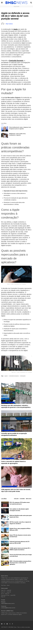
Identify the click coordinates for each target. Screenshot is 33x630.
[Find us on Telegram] (7, 624)
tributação (22, 375)
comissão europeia (14, 375)
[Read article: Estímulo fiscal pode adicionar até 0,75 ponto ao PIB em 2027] (5, 543)
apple (6, 375)
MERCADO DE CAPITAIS (8, 458)
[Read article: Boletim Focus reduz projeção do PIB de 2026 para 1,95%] (5, 530)
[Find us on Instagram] (4, 624)
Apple (15, 29)
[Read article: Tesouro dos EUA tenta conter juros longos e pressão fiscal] (5, 556)
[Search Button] (31, 2)
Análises (16, 498)
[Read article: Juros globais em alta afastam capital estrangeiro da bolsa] (5, 511)
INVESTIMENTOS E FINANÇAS (9, 486)
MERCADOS (28, 498)
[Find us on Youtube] (1, 624)
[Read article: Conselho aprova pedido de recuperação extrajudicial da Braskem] (16, 421)
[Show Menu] (2, 2)
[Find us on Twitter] (10, 624)
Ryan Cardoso (9, 23)
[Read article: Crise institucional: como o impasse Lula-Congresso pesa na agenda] (4, 129)
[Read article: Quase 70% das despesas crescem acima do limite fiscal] (5, 537)
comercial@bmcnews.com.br (8, 607)
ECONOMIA (22, 498)
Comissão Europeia (16, 60)
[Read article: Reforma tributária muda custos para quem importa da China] (5, 517)
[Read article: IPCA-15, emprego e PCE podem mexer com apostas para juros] (5, 504)
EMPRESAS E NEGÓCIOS (8, 402)
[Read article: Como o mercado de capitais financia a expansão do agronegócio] (16, 449)
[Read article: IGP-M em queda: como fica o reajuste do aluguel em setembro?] (5, 524)
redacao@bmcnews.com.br (8, 603)
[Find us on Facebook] (12, 624)
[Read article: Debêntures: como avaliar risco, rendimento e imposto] (4, 135)
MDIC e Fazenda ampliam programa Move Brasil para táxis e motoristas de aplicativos (20, 563)
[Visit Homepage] (16, 2)
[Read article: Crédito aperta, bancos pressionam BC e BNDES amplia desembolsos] (5, 550)
